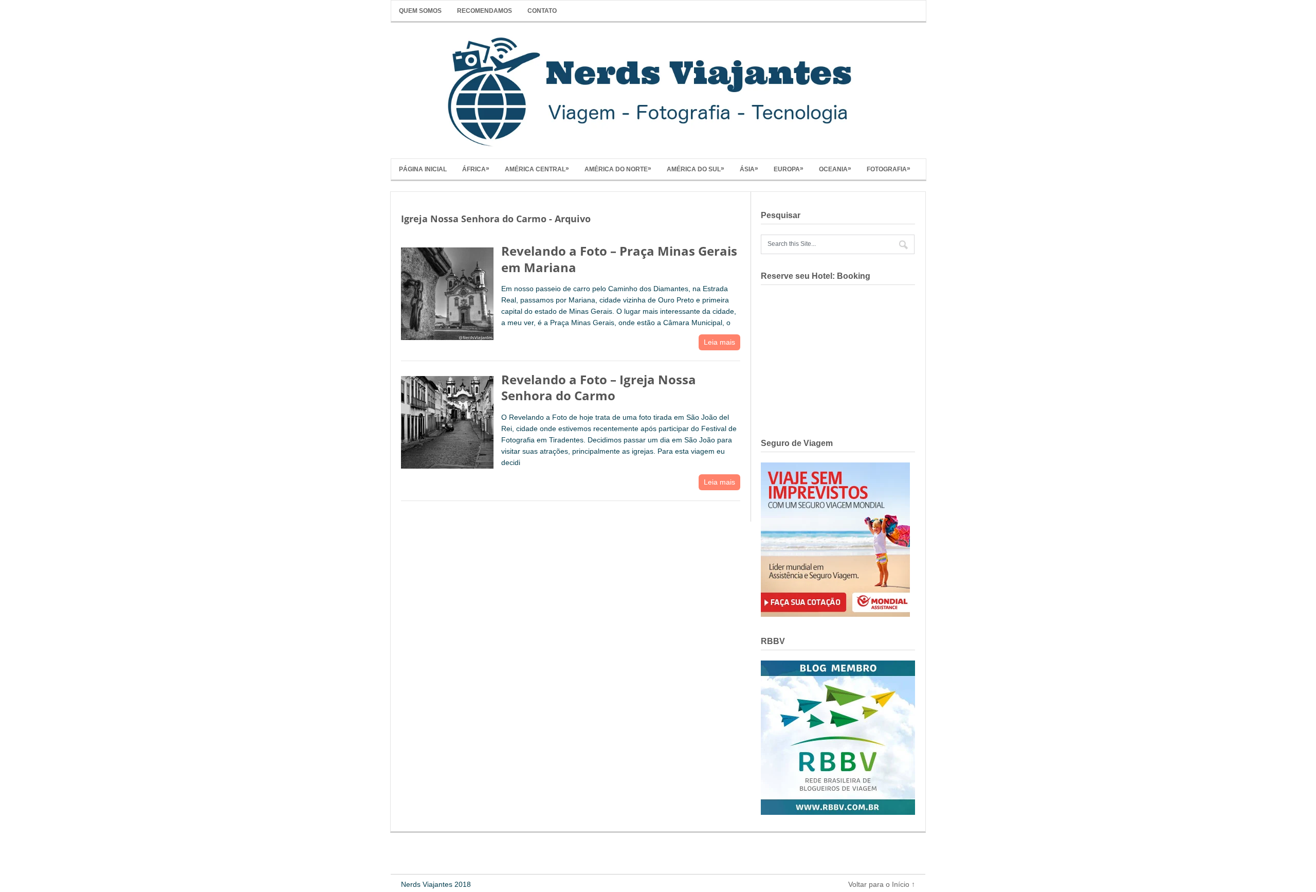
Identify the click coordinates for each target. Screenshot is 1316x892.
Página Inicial (423, 169)
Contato (542, 10)
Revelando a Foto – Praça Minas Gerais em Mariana (619, 258)
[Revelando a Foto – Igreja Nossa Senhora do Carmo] (447, 420)
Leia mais (719, 342)
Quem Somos (420, 10)
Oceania (835, 169)
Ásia (749, 169)
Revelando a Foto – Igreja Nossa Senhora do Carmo (598, 387)
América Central (537, 169)
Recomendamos (484, 10)
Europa (788, 169)
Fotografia (888, 169)
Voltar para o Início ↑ (881, 884)
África (475, 169)
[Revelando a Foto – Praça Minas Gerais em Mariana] (447, 291)
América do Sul (695, 169)
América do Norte (617, 169)
